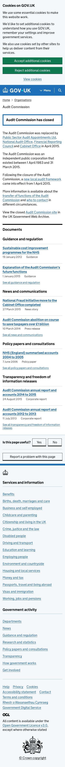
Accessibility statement (19, 692)
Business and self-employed (22, 508)
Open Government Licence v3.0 (25, 725)
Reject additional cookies (32, 70)
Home (6, 100)
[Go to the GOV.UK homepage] (17, 90)
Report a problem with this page (32, 457)
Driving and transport (18, 543)
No (57, 442)
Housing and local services (21, 571)
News (7, 628)
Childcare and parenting (20, 515)
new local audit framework (42, 179)
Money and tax (13, 578)
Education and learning (19, 550)
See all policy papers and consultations (26, 368)
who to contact (37, 200)
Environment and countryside (23, 564)
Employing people (15, 557)
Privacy (18, 687)
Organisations (22, 100)
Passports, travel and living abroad (27, 585)
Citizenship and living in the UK (24, 522)
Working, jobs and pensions (22, 598)
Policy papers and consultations (25, 649)
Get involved (11, 670)
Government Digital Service (22, 708)
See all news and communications (23, 335)
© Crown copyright (32, 758)
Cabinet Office (30, 146)
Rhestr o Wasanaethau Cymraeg (25, 702)
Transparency (12, 656)
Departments (12, 621)
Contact (45, 692)
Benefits (8, 494)
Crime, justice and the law (21, 529)
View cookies (32, 79)
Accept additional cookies (32, 61)
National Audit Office (18, 142)
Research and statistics (19, 642)
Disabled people (14, 536)
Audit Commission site (41, 212)
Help (6, 687)
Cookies (32, 687)
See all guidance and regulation (21, 282)
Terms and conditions (18, 697)
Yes (41, 442)
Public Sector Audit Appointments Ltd (29, 137)
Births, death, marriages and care (26, 501)
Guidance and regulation (20, 635)
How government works (19, 663)
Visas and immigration (18, 592)
